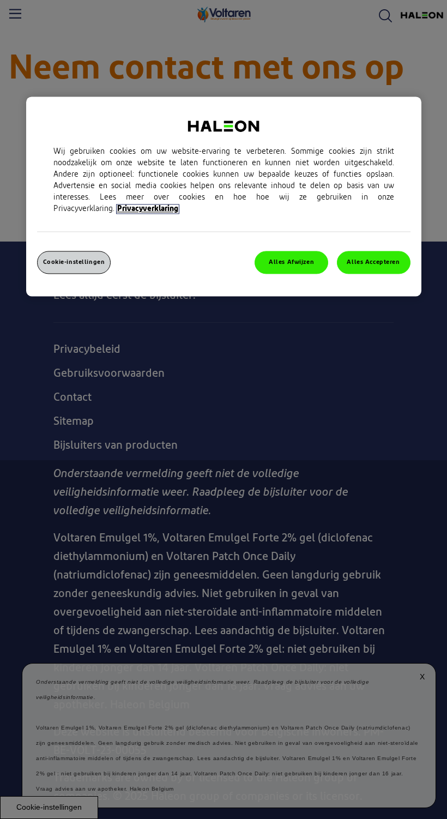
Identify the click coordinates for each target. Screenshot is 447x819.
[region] (223, 197)
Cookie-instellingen (74, 263)
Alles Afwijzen (291, 263)
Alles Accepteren (373, 263)
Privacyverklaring (147, 209)
